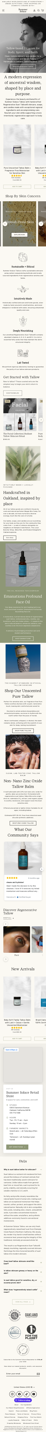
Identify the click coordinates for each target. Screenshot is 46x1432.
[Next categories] (5, 959)
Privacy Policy (36, 1414)
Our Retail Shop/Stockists (15, 1408)
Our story (9, 537)
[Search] (38, 10)
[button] (5, 224)
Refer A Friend (27, 1420)
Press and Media (22, 1411)
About (16, 1405)
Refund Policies (10, 1417)
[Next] (41, 420)
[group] (19, 223)
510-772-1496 (15, 1113)
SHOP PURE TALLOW (23, 730)
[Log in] (34, 10)
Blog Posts (33, 1411)
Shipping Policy (23, 1417)
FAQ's (36, 1420)
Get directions (16, 1147)
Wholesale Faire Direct (31, 1423)
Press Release (10, 1414)
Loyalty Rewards (13, 1420)
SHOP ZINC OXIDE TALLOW (23, 823)
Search (11, 1411)
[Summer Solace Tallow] (23, 10)
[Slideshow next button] (42, 869)
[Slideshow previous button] (4, 869)
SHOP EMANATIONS (23, 638)
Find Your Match (35, 1417)
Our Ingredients (26, 1405)
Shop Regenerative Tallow (23, 66)
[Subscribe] (38, 1374)
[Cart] (42, 10)
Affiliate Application (33, 1408)
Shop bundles (12, 393)
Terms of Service (23, 1414)
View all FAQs (22, 1302)
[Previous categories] (5, 924)
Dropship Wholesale (14, 1423)
